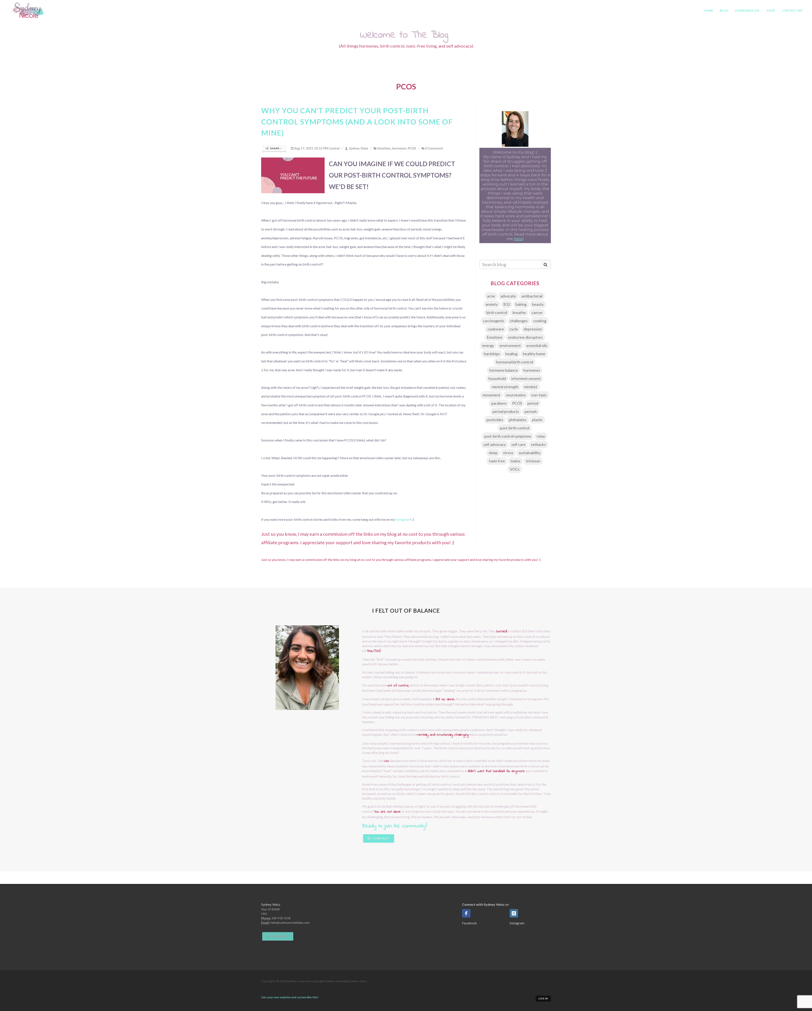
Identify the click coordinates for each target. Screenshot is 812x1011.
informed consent (526, 378)
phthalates (518, 419)
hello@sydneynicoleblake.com (290, 922)
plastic (537, 419)
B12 (506, 304)
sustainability (529, 452)
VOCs (515, 469)
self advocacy (494, 444)
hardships (492, 353)
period (532, 403)
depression (533, 329)
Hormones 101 (747, 10)
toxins (515, 461)
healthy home (534, 353)
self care (518, 444)
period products (505, 411)
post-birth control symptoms (507, 436)
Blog (724, 10)
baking (521, 304)
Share (274, 148)
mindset (530, 386)
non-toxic (539, 395)
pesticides (494, 419)
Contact (381, 838)
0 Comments (434, 148)
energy (488, 345)
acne (491, 296)
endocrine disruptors (525, 337)
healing (511, 353)
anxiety (492, 304)
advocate (508, 296)
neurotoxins (516, 395)
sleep (493, 452)
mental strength (505, 386)
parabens (499, 403)
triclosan (533, 461)
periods (530, 411)
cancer (537, 312)
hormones (399, 148)
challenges (519, 320)
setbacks (538, 444)
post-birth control (514, 428)
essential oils (536, 345)
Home (708, 10)
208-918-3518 (281, 918)
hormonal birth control (514, 362)
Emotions (384, 148)
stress (508, 452)
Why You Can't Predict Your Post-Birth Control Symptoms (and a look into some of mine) (357, 121)
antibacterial (531, 296)
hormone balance (503, 370)
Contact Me (792, 10)
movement (491, 395)
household (497, 378)
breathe (519, 312)
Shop (771, 10)
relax (541, 436)
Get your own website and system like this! (289, 997)
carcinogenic (493, 320)
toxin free (497, 461)
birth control (496, 312)
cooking (539, 320)
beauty (538, 304)
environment (510, 345)
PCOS (412, 148)
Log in (543, 998)
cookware (495, 329)
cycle (513, 329)
